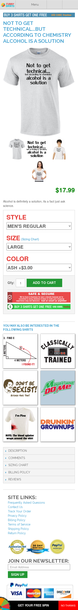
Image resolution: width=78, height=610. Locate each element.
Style (16, 216)
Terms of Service (19, 524)
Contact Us (15, 507)
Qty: (10, 283)
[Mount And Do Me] (58, 388)
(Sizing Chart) (30, 239)
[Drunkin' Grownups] (58, 424)
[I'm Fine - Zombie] (20, 424)
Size (13, 237)
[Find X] (20, 351)
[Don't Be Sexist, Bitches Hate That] (20, 388)
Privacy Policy (17, 515)
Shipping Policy (18, 528)
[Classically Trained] (58, 351)
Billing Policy (16, 520)
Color (17, 258)
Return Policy (17, 533)
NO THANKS (68, 605)
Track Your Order (19, 511)
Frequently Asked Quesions (26, 502)
